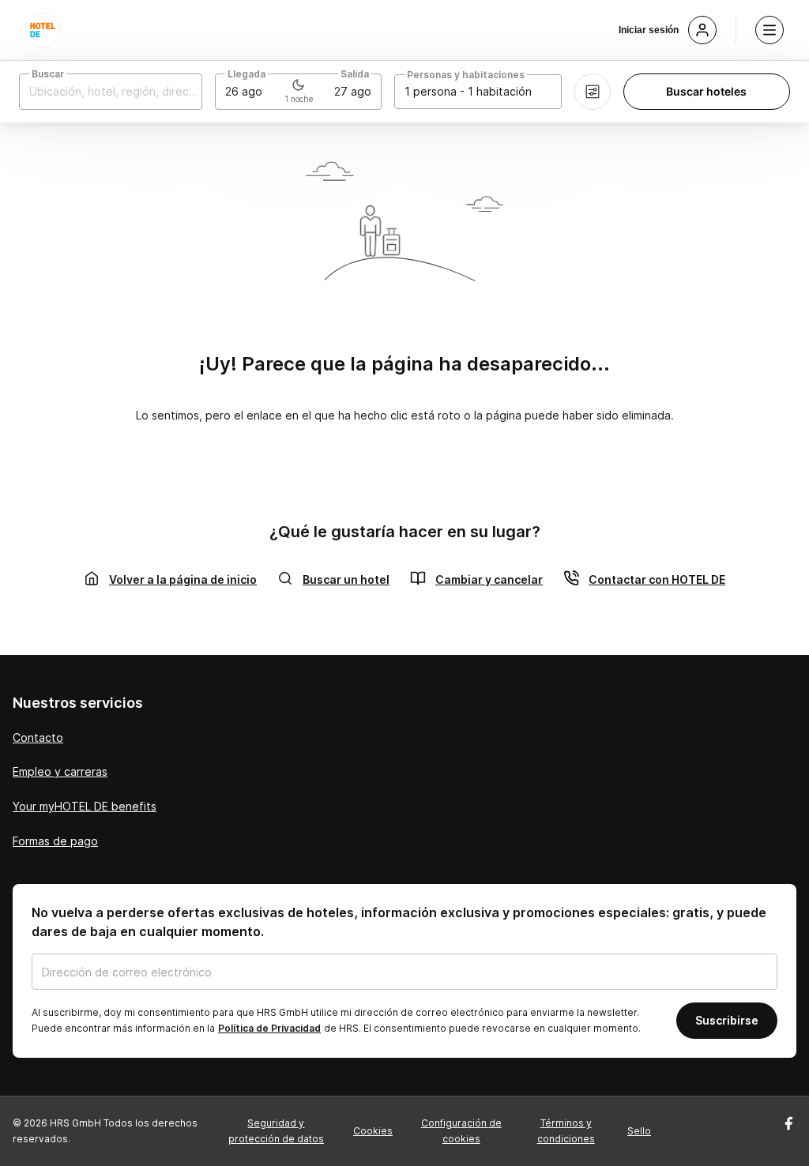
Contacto (38, 737)
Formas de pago (55, 841)
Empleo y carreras (60, 771)
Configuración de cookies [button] (461, 1131)
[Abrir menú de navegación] (769, 30)
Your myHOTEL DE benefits (84, 806)
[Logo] (42, 30)
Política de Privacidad (269, 1028)
